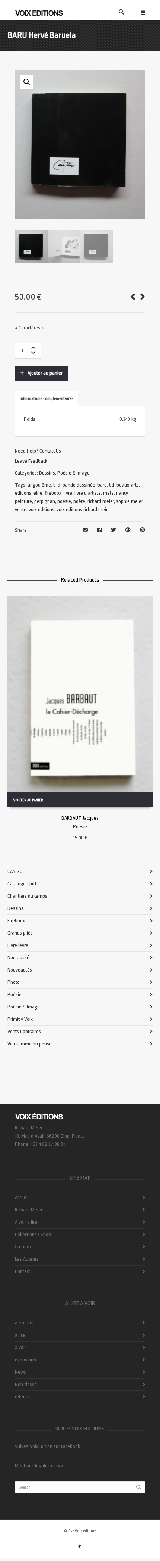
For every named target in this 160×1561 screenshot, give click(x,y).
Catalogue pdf (21, 883)
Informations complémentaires (46, 398)
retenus (23, 1396)
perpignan (44, 501)
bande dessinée (79, 485)
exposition (25, 1360)
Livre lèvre (17, 945)
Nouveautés (19, 970)
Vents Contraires (24, 1031)
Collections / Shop (33, 1234)
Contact (22, 1271)
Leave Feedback (31, 461)
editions (23, 493)
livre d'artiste (87, 493)
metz (108, 493)
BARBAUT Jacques (80, 818)
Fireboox (16, 920)
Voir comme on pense (29, 1044)
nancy (122, 493)
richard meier (100, 501)
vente (20, 509)
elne (37, 493)
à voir (20, 1347)
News (20, 1372)
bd (111, 485)
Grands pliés (20, 933)
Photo (13, 982)
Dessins (47, 473)
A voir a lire (26, 1222)
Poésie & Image (73, 473)
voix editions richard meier (83, 509)
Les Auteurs (27, 1259)
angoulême (39, 485)
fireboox (53, 493)
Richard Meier (28, 1210)
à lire (20, 1335)
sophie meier (129, 501)
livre (68, 493)
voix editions (41, 509)
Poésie (80, 826)
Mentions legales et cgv (39, 1465)
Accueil (22, 1197)
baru (102, 485)
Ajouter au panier (45, 373)
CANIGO (15, 871)
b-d (56, 485)
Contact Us (50, 451)
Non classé (18, 957)
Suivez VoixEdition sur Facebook (47, 1446)
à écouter (24, 1323)
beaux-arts (127, 485)
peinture (23, 501)
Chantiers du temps (27, 896)
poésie (64, 501)
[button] (26, 82)
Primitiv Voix (20, 1019)
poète (79, 501)
